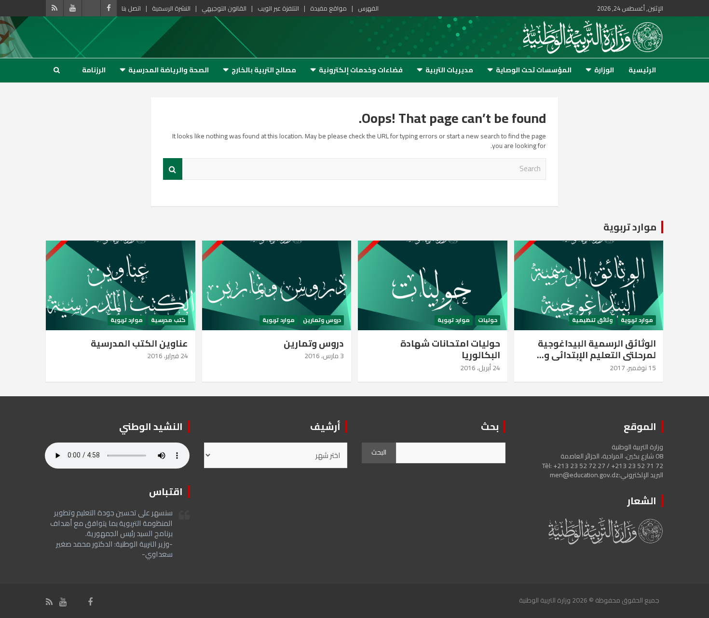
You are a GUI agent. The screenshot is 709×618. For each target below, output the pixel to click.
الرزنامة (94, 70)
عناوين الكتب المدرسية (139, 343)
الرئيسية (642, 70)
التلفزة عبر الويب (278, 8)
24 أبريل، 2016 (480, 368)
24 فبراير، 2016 (167, 355)
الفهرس (368, 8)
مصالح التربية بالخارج (264, 70)
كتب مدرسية (168, 320)
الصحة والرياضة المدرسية (168, 70)
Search (172, 169)
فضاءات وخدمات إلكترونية (361, 70)
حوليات (487, 320)
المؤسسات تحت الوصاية (534, 70)
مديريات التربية (449, 70)
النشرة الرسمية (171, 8)
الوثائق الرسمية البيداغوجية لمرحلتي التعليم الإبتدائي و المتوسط (597, 355)
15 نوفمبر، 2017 (633, 368)
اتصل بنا (131, 8)
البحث (378, 452)
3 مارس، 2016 (324, 355)
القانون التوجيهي (224, 8)
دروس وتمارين (322, 320)
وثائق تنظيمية (592, 320)
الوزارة (604, 70)
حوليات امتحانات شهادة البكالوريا (450, 349)
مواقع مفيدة (328, 8)
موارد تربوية (629, 227)
